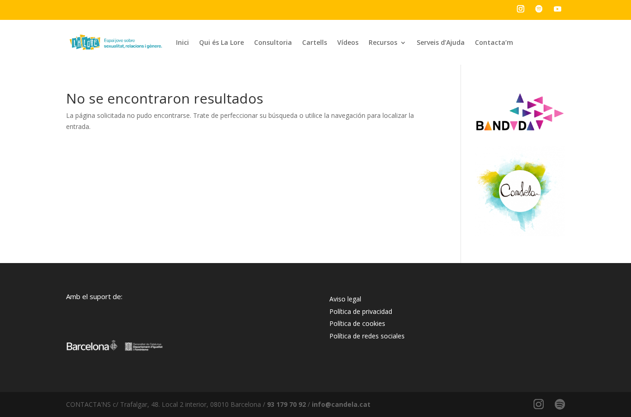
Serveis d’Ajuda (441, 42)
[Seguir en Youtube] (557, 8)
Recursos (383, 42)
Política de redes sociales (367, 335)
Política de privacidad (360, 311)
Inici (182, 42)
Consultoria (273, 42)
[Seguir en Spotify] (539, 8)
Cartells (314, 42)
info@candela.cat (341, 404)
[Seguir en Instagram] (520, 8)
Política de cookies (357, 323)
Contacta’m (494, 42)
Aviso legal (345, 298)
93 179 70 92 (286, 404)
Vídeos (347, 42)
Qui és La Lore (221, 42)
